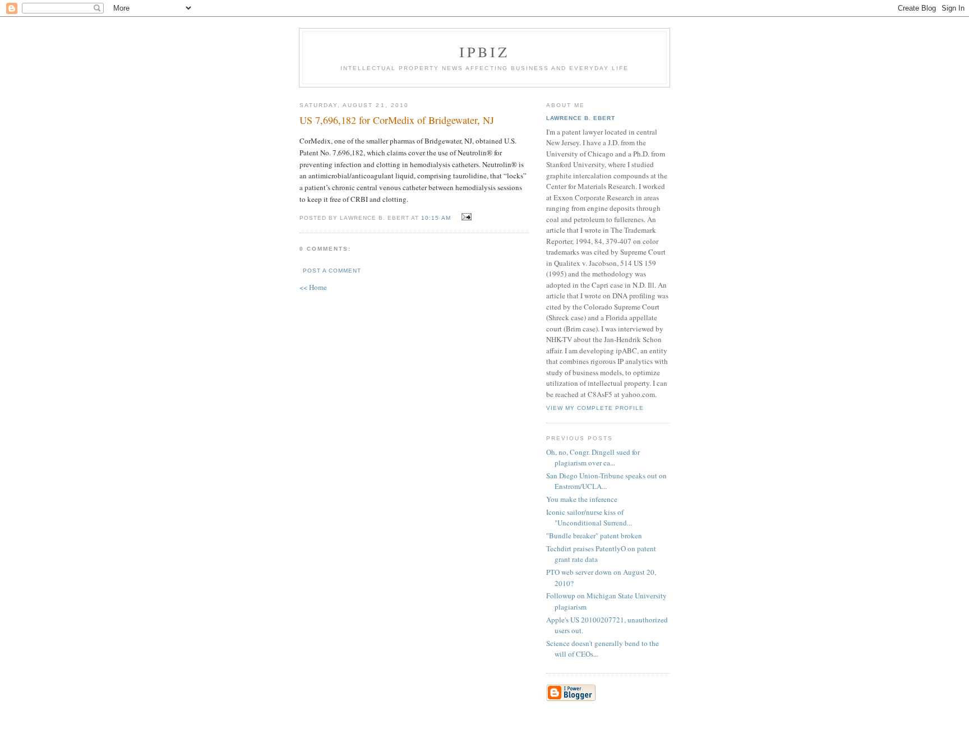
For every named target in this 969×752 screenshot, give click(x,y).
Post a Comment (332, 270)
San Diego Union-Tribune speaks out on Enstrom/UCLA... (606, 481)
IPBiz (484, 51)
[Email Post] (465, 217)
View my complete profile (595, 408)
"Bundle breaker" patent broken (594, 535)
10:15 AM (435, 218)
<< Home (313, 287)
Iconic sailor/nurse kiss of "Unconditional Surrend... (589, 517)
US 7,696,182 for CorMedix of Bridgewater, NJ (396, 120)
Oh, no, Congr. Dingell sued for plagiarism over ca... (593, 457)
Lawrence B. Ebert (580, 118)
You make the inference (581, 499)
